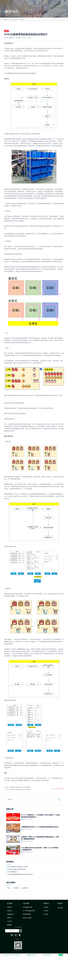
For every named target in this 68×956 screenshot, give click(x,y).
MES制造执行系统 (27, 907)
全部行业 (9, 907)
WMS (56, 788)
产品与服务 (26, 903)
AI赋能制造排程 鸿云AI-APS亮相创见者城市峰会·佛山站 (39, 827)
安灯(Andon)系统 (27, 917)
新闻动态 (16, 19)
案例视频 (9, 924)
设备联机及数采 (27, 914)
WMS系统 (61, 788)
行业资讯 (22, 19)
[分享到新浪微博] (16, 936)
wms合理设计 (24, 888)
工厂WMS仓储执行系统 (29, 910)
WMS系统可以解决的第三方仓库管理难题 (19, 787)
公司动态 (46, 907)
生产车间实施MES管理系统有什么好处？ (17, 866)
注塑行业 (9, 910)
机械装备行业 (10, 914)
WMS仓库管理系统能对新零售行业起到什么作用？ (20, 874)
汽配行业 (9, 917)
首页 (10, 19)
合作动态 (46, 914)
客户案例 (9, 903)
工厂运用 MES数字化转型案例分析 (16, 869)
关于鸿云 (60, 907)
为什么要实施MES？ (12, 871)
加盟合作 (60, 903)
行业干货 (9, 921)
